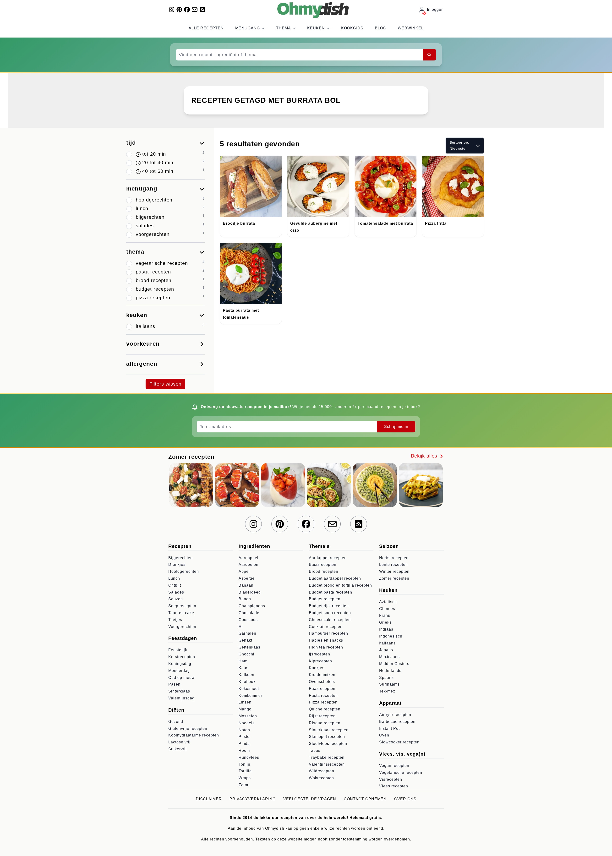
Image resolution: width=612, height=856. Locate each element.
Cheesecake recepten (330, 620)
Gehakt (245, 640)
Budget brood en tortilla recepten (340, 585)
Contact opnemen (365, 799)
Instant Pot (389, 728)
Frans (384, 615)
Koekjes (316, 668)
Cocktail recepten (326, 627)
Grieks (385, 622)
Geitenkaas (249, 647)
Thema (283, 28)
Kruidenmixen (322, 675)
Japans (386, 650)
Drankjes (177, 564)
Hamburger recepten (328, 633)
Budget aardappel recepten (335, 578)
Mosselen (248, 716)
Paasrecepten (322, 689)
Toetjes (175, 620)
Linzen (245, 702)
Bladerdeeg (250, 592)
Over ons (405, 799)
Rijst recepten (322, 716)
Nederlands (390, 671)
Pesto (244, 737)
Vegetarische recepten (400, 772)
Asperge (247, 578)
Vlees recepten (393, 786)
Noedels (247, 723)
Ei (241, 627)
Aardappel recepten (328, 558)
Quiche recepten (324, 709)
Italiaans (387, 643)
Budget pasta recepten (330, 592)
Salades (176, 592)
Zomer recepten (394, 578)
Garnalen (247, 633)
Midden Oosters (394, 664)
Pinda (244, 744)
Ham (243, 661)
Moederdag (179, 671)
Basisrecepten (322, 564)
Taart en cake (181, 613)
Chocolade (249, 613)
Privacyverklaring (253, 799)
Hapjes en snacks (326, 640)
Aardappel (248, 558)
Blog (380, 28)
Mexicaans (389, 657)
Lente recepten (393, 564)
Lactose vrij (179, 742)
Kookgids (352, 28)
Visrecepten (390, 779)
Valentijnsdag (181, 698)
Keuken (316, 28)
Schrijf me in (396, 427)
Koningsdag (179, 664)
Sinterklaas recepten (329, 730)
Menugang (247, 28)
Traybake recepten (326, 757)
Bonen (245, 599)
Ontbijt (174, 585)
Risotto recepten (324, 723)
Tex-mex (387, 691)
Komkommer (250, 695)
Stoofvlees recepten (328, 744)
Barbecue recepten (397, 722)
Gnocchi (246, 654)
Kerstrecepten (181, 657)
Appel (244, 571)
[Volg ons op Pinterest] (179, 9)
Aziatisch (388, 602)
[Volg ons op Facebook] (187, 9)
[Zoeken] (429, 54)
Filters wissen (165, 384)
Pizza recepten (323, 702)
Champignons (252, 606)
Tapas (314, 750)
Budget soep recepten (330, 613)
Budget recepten (324, 599)
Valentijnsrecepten (327, 764)
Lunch (174, 578)
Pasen (174, 684)
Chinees (387, 609)
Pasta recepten (323, 695)
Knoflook (247, 682)
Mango (245, 709)
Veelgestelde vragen (309, 799)
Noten (244, 730)
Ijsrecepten (319, 654)
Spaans (386, 678)
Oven (384, 735)
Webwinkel (411, 28)
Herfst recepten (394, 558)
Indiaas (386, 629)
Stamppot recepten (327, 737)
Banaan (246, 585)
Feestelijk (177, 650)
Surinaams (389, 684)
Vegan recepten (394, 765)
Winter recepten (394, 571)
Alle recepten (206, 28)
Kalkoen (246, 675)
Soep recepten (182, 606)
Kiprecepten (320, 661)
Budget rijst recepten (329, 606)
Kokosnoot (249, 689)
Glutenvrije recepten (187, 728)
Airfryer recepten (395, 715)
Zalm (243, 785)
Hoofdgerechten (183, 571)
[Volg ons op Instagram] (171, 9)
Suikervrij (177, 749)
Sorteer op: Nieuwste (459, 145)
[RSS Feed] (202, 9)
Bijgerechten (180, 558)
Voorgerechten (182, 627)
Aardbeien (248, 564)
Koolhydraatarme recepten (193, 735)
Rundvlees (249, 757)
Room (244, 750)
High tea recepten (326, 647)
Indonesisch (390, 636)
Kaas (243, 668)
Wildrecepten (321, 771)
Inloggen (435, 9)
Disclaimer (209, 799)
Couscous (248, 620)
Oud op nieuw (181, 678)
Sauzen (175, 599)
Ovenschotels (322, 682)
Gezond (175, 722)
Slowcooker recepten (399, 742)
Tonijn (244, 764)
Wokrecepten (321, 778)
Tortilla (245, 771)
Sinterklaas (179, 691)
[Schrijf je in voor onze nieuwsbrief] (194, 9)
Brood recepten (323, 571)
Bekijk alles (425, 455)
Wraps (245, 778)
